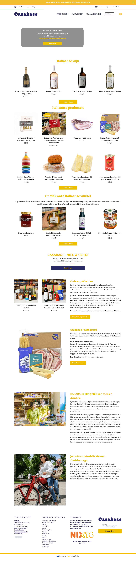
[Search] (113, 13)
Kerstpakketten (19, 530)
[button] (35, 86)
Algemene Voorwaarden (21, 522)
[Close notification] (133, 2)
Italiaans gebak (46, 530)
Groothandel (18, 533)
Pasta (44, 535)
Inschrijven (68, 268)
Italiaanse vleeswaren (49, 541)
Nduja (44, 524)
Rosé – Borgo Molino (54, 91)
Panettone (45, 546)
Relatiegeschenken (20, 528)
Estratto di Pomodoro (26, 233)
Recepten (45, 526)
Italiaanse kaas (46, 539)
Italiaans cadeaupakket (21, 532)
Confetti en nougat (48, 522)
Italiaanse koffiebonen (49, 521)
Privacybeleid (18, 524)
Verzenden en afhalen (21, 526)
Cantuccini (45, 533)
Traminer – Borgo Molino (82, 91)
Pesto (44, 528)
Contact (16, 521)
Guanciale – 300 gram (82, 138)
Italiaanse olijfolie (47, 543)
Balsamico (45, 545)
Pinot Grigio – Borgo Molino (110, 91)
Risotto (44, 537)
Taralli (44, 532)
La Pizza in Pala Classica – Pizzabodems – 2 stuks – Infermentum (54, 140)
